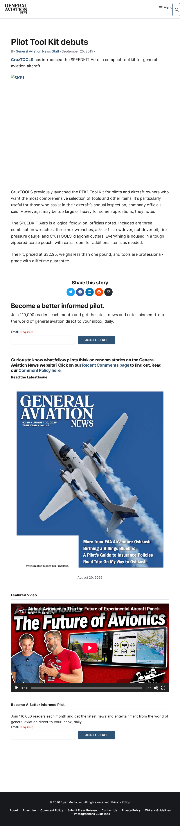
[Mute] (156, 688)
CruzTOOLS (22, 59)
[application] (90, 648)
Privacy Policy (120, 802)
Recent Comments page (105, 365)
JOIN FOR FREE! (96, 340)
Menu (168, 7)
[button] (177, 9)
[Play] (16, 688)
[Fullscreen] (163, 688)
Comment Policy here (39, 370)
